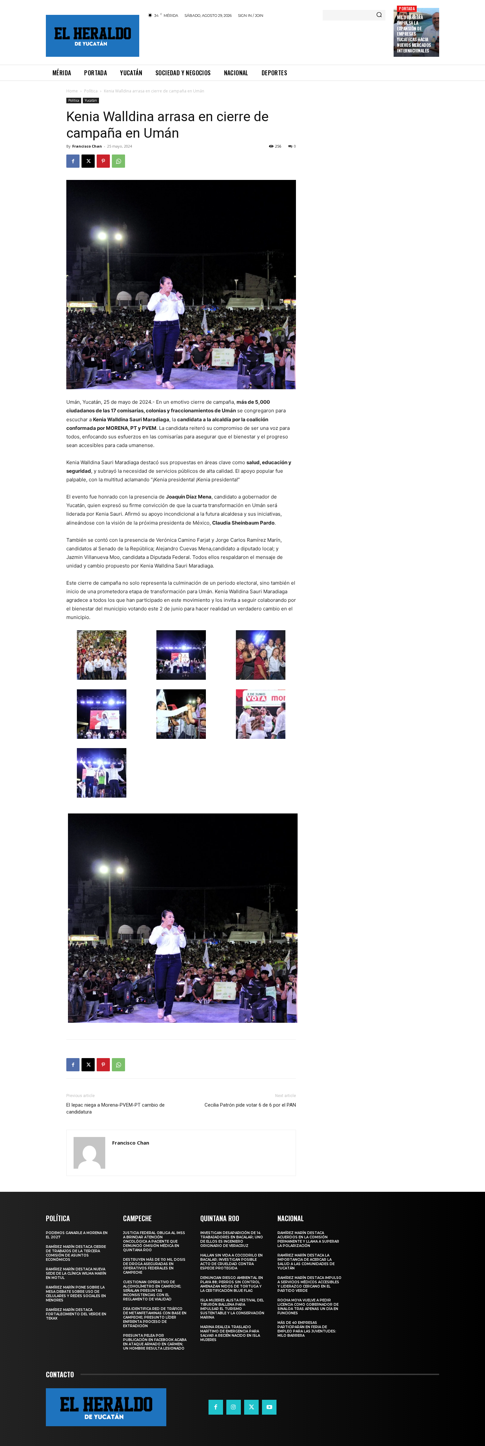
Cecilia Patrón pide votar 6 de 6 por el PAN (250, 1105)
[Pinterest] (103, 161)
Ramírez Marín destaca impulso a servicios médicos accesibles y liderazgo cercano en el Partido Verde (309, 1284)
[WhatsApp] (118, 161)
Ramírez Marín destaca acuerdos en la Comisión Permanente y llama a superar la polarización (308, 1239)
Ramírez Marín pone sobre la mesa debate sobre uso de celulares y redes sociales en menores (76, 1293)
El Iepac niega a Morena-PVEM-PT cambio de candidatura (115, 1108)
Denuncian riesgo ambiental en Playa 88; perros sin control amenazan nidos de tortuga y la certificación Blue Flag (231, 1284)
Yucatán (91, 100)
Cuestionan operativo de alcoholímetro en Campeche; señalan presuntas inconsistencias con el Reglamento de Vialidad (152, 1290)
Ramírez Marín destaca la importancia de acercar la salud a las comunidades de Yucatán (306, 1261)
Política (91, 91)
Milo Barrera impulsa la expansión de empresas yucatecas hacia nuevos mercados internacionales (414, 34)
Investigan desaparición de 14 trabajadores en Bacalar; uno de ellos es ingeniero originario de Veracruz (231, 1239)
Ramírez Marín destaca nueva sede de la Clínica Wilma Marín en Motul (76, 1273)
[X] (88, 161)
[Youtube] (269, 1407)
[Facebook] (73, 161)
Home (72, 91)
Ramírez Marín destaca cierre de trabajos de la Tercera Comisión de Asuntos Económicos (76, 1253)
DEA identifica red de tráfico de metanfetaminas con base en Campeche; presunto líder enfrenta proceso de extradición (154, 1317)
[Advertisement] (266, 40)
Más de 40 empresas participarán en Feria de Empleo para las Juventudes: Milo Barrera (306, 1329)
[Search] (379, 15)
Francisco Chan (87, 146)
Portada (406, 8)
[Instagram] (233, 1407)
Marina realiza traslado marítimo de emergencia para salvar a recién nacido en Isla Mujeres (230, 1333)
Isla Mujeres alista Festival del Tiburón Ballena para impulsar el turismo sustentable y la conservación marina (232, 1309)
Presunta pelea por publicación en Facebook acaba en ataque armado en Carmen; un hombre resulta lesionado (154, 1342)
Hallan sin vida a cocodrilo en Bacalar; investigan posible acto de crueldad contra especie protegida (231, 1261)
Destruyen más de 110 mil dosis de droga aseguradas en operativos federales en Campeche (154, 1266)
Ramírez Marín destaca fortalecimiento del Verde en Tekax (76, 1314)
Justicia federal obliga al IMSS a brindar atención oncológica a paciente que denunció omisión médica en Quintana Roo (154, 1241)
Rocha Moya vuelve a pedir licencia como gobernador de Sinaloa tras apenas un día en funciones (308, 1306)
